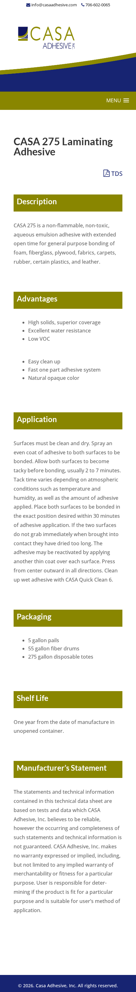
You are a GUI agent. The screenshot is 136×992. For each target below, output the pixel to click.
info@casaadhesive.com (54, 5)
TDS (116, 173)
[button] (117, 100)
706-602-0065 (97, 5)
